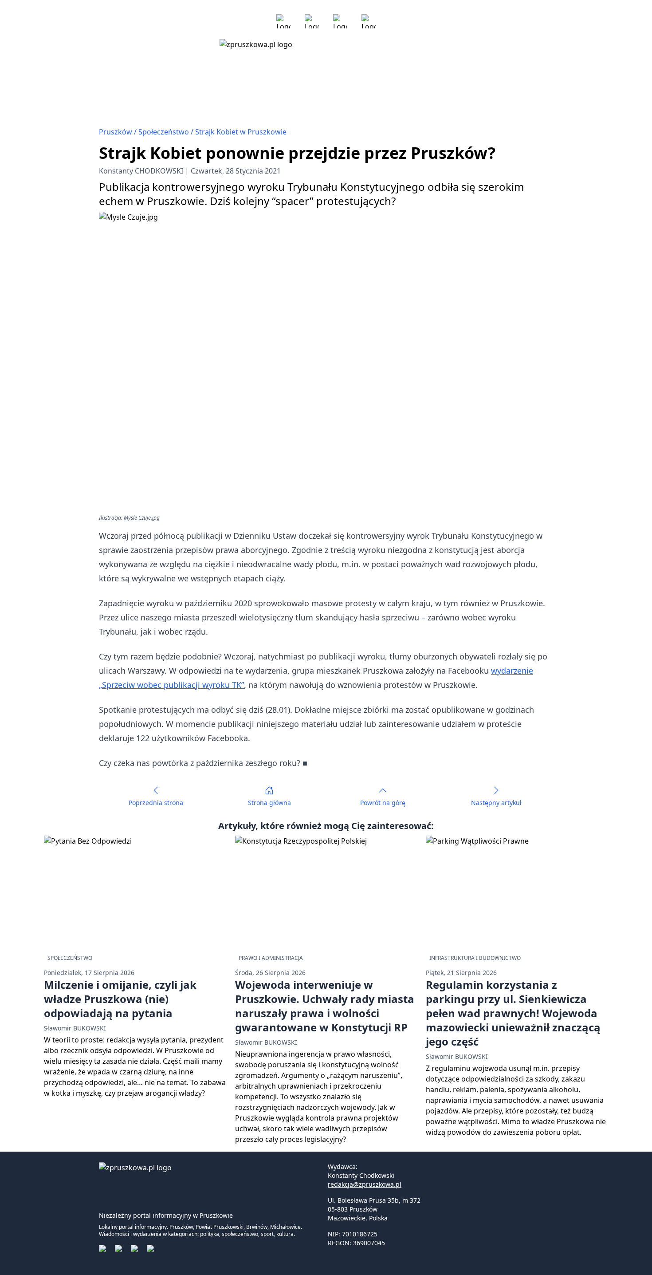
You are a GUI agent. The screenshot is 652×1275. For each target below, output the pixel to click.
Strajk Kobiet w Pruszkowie (241, 132)
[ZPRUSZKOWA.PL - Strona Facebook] (283, 21)
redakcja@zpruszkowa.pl (364, 1184)
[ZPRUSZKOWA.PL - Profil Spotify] (368, 21)
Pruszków (116, 132)
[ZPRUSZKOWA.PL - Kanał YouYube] (340, 21)
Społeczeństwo (164, 132)
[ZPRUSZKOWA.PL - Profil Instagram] (312, 21)
